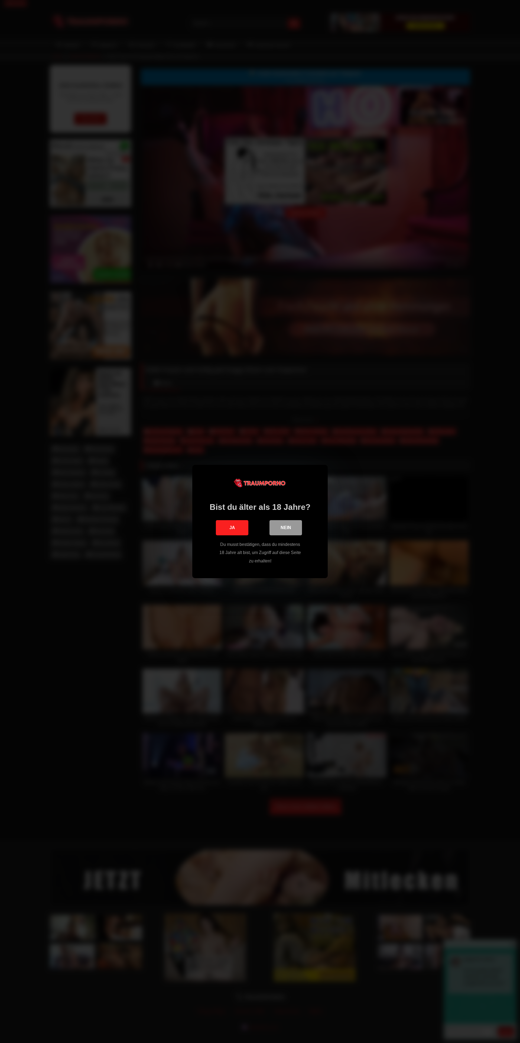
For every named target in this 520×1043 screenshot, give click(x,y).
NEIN (286, 527)
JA (232, 527)
